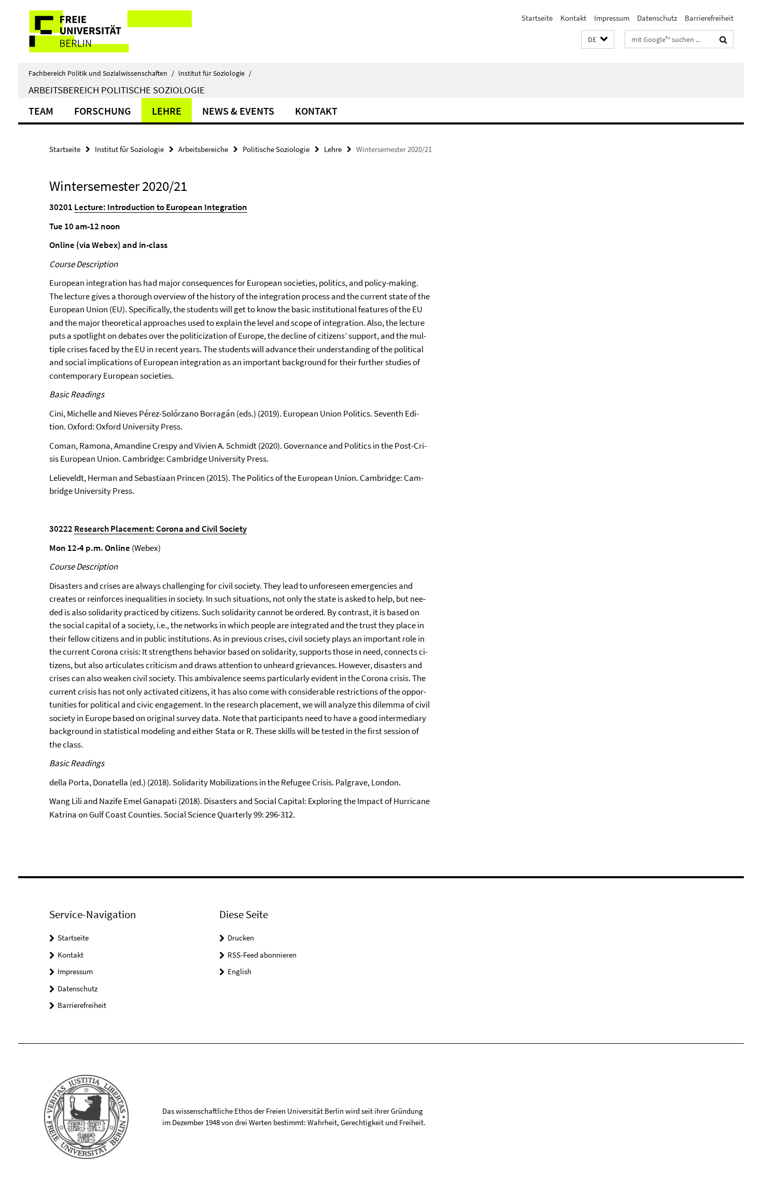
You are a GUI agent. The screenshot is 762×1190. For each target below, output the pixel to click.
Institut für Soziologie (214, 73)
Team (41, 110)
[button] (597, 39)
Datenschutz (657, 18)
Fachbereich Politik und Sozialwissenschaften (101, 73)
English (239, 971)
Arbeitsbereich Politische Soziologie (117, 90)
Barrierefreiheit (709, 18)
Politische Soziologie (276, 149)
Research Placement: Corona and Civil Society (160, 528)
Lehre (166, 110)
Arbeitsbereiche (203, 149)
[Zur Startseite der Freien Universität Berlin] (105, 31)
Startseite (537, 18)
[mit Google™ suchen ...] (723, 39)
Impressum (611, 18)
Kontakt (573, 18)
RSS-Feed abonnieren (262, 955)
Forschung (102, 110)
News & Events (238, 110)
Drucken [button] (241, 938)
